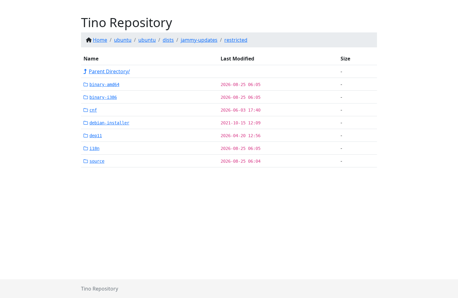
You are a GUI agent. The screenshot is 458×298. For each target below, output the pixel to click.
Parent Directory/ (109, 71)
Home (100, 39)
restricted (235, 39)
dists (168, 39)
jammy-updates (199, 39)
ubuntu (122, 39)
